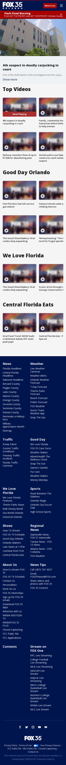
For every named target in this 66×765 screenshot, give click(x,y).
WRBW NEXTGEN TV (12, 617)
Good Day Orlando (13, 538)
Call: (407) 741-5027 (41, 569)
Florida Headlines (12, 368)
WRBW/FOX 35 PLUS (11, 624)
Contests (10, 646)
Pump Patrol (9, 444)
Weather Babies (39, 452)
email (46, 727)
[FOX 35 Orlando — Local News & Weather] (12, 5)
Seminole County (12, 408)
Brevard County (11, 383)
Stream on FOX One (38, 648)
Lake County (9, 392)
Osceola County (11, 404)
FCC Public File (11, 633)
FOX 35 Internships (13, 593)
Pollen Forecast (38, 402)
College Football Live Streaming (39, 661)
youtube (39, 727)
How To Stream (11, 530)
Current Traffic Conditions (11, 450)
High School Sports (40, 511)
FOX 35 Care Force (40, 448)
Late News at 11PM (14, 546)
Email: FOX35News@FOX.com (43, 575)
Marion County (11, 396)
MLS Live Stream (39, 709)
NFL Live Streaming (41, 655)
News (7, 364)
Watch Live (50, 6)
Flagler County (10, 387)
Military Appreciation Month (13, 425)
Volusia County (11, 412)
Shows (7, 526)
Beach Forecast (39, 398)
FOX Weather (37, 406)
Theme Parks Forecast (37, 392)
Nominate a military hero (13, 418)
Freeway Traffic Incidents (11, 457)
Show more (10, 79)
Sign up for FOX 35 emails (13, 598)
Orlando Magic (38, 500)
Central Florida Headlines (11, 374)
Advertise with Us (12, 611)
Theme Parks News (13, 504)
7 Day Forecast (38, 386)
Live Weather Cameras (37, 370)
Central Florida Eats (13, 555)
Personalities (10, 584)
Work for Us (9, 588)
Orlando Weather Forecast (39, 381)
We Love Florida (39, 444)
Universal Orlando (12, 516)
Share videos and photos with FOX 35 (41, 582)
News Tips (38, 565)
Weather (36, 364)
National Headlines (13, 379)
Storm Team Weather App (37, 412)
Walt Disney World (13, 508)
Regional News (37, 528)
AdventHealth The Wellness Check (40, 458)
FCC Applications (12, 637)
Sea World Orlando (13, 512)
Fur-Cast (35, 471)
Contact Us (9, 580)
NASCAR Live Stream (37, 672)
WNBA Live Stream (40, 705)
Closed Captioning (13, 629)
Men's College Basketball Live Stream (38, 688)
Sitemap (7, 430)
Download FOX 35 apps (13, 606)
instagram (33, 727)
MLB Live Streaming (41, 666)
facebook (20, 727)
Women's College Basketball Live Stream (39, 698)
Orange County (11, 400)
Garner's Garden (39, 467)
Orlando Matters (12, 542)
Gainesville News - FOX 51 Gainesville (40, 536)
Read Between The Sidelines (40, 495)
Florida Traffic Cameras (10, 464)
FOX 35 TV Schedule (14, 534)
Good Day (37, 439)
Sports (35, 489)
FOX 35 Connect (39, 587)
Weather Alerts (38, 375)
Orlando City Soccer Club (41, 506)
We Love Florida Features (11, 499)
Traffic (8, 439)
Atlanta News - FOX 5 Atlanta (41, 550)
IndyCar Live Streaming (37, 679)
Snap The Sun (37, 417)
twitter (26, 727)
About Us (10, 565)
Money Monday (39, 479)
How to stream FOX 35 (14, 571)
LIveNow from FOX (13, 550)
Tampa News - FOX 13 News (41, 543)
